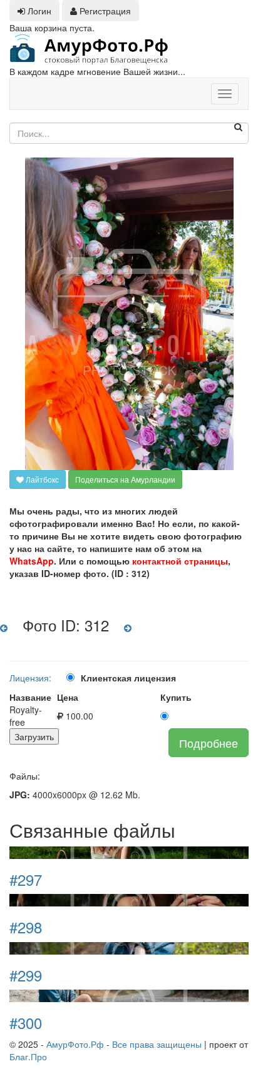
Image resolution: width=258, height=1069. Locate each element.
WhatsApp (31, 561)
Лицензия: (30, 677)
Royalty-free (25, 715)
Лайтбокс (41, 479)
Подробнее (208, 743)
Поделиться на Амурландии (125, 479)
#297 (25, 879)
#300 (25, 1022)
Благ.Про (28, 1056)
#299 (25, 975)
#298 (25, 927)
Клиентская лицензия (128, 677)
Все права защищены (157, 1044)
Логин (38, 10)
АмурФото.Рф (75, 1044)
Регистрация (104, 10)
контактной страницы (180, 561)
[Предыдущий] (4, 627)
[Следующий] (128, 627)
